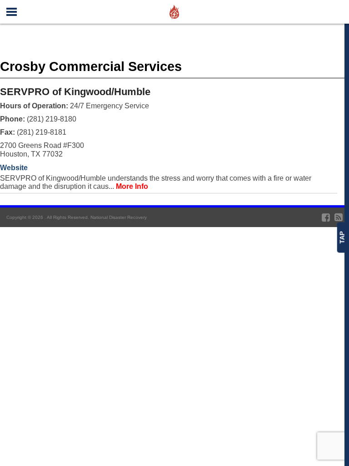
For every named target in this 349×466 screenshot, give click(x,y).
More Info (132, 186)
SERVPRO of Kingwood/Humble (75, 91)
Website (14, 168)
